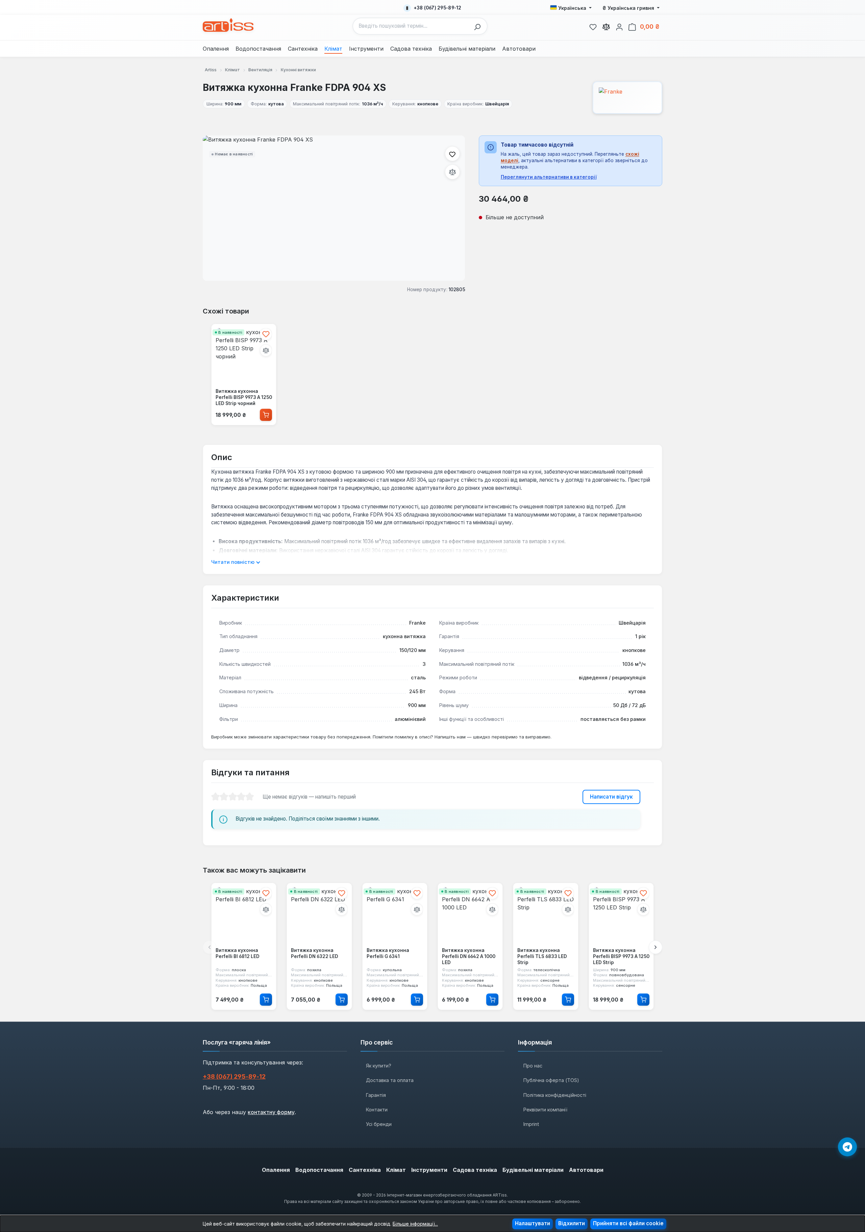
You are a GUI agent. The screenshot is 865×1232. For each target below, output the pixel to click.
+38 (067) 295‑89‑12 (234, 1076)
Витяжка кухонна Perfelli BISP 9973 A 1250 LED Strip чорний (244, 397)
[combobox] (411, 26)
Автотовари (586, 1169)
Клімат (396, 1169)
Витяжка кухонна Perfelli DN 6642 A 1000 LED (468, 956)
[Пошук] (479, 26)
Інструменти (429, 1169)
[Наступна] (655, 947)
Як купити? (378, 1065)
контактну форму (271, 1112)
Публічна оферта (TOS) (551, 1080)
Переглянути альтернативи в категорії (549, 177)
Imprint (531, 1124)
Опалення (276, 1169)
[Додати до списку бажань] (452, 153)
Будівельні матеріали (533, 1169)
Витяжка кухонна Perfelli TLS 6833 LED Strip (542, 956)
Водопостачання (319, 1169)
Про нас (532, 1065)
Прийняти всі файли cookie (628, 1223)
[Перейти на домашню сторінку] (228, 25)
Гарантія (376, 1095)
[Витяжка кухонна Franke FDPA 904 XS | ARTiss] (334, 208)
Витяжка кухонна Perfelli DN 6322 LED (314, 953)
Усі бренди (379, 1124)
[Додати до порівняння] (452, 172)
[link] (593, 26)
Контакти (377, 1109)
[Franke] (627, 97)
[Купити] (266, 414)
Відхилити (571, 1223)
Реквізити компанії (545, 1109)
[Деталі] (266, 1000)
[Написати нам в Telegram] (847, 1146)
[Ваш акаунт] (619, 26)
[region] (334, 208)
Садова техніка (475, 1169)
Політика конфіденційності (554, 1095)
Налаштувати (532, 1223)
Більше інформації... (415, 1224)
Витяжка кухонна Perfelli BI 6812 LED (238, 953)
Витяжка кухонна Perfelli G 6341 (388, 953)
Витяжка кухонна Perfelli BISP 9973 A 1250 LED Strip (621, 956)
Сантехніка (365, 1169)
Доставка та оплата (390, 1080)
